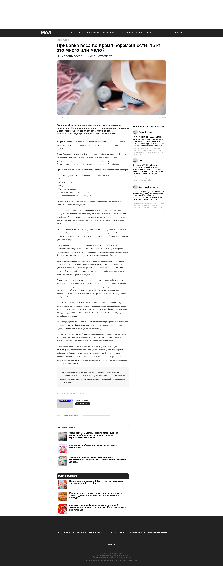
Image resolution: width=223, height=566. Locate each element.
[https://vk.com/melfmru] (105, 524)
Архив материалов (157, 532)
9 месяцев (62, 40)
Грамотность (108, 33)
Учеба (80, 33)
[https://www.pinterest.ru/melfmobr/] (118, 524)
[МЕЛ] (46, 33)
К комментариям (71, 416)
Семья (72, 33)
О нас (59, 532)
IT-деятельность (136, 532)
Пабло (122, 532)
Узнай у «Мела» (82, 400)
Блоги (148, 33)
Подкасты (111, 532)
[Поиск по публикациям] (170, 33)
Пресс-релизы (96, 532)
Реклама (81, 532)
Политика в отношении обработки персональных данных (112, 557)
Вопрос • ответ (134, 33)
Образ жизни (92, 33)
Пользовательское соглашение (111, 553)
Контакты (69, 532)
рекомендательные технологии (126, 560)
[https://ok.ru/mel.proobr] (124, 524)
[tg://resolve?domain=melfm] (92, 524)
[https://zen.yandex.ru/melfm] (99, 524)
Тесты (121, 33)
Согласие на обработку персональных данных (112, 555)
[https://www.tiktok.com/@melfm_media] (111, 524)
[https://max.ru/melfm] (131, 524)
